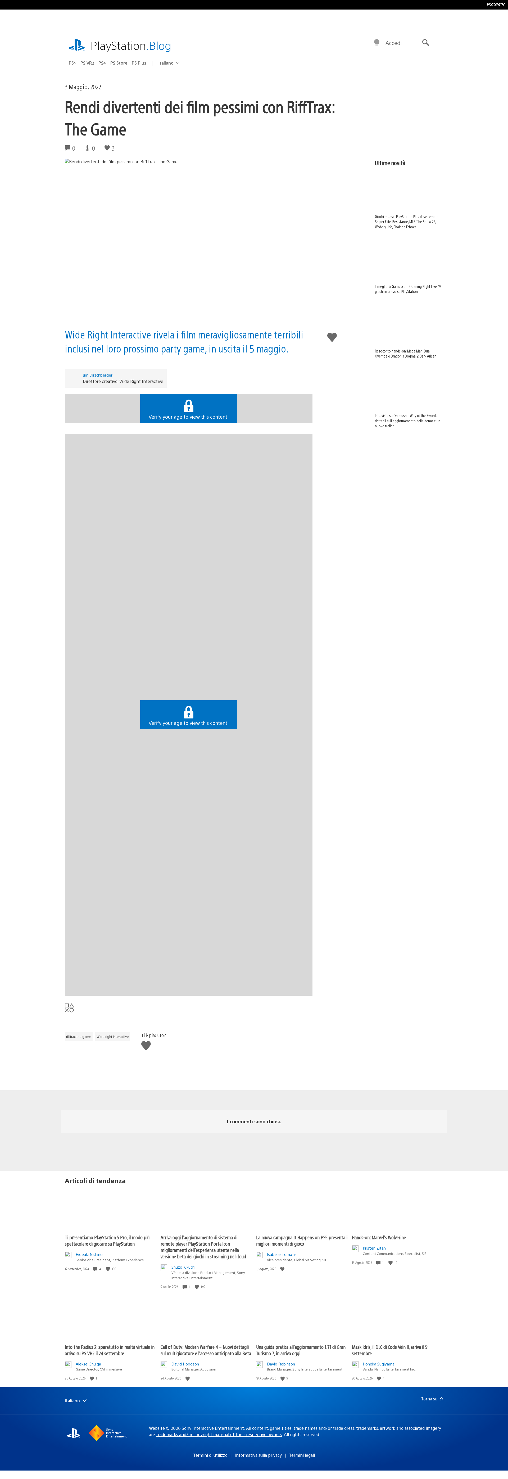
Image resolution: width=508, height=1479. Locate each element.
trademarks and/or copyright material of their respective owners (219, 1434)
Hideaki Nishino (89, 1254)
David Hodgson (185, 1363)
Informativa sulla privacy (258, 1455)
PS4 (102, 63)
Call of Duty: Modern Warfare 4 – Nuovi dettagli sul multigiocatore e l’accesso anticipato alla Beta (206, 1350)
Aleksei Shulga (88, 1363)
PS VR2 (87, 63)
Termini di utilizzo (210, 1455)
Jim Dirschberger (97, 374)
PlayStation (130, 45)
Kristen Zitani (375, 1247)
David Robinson (281, 1363)
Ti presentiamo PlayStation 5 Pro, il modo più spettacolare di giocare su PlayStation (107, 1240)
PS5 (72, 63)
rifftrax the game (78, 1036)
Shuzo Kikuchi (183, 1266)
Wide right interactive (113, 1036)
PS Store (119, 63)
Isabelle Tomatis (282, 1254)
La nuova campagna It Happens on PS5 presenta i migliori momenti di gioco (301, 1240)
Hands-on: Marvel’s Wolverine (379, 1237)
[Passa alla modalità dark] (376, 43)
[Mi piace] (108, 1269)
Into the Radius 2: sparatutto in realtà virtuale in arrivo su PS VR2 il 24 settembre (110, 1350)
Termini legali (302, 1455)
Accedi (393, 42)
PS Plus (139, 63)
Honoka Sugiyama (378, 1363)
